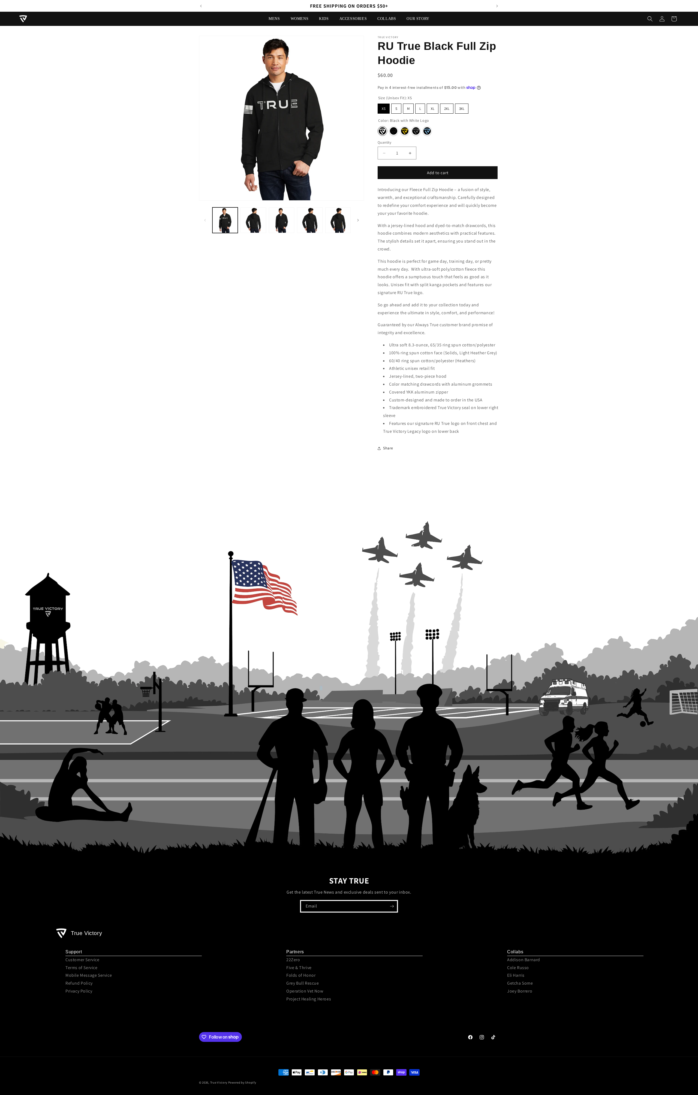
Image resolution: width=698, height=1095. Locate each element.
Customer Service (82, 960)
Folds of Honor (300, 975)
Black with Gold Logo (405, 131)
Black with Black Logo (393, 131)
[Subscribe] (392, 906)
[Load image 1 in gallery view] (225, 220)
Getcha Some (520, 983)
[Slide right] (358, 220)
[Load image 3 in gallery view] (281, 220)
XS (384, 108)
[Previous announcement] (201, 6)
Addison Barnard (523, 960)
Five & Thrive (299, 967)
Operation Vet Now (304, 991)
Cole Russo (518, 967)
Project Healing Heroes (308, 999)
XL (432, 108)
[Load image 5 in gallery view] (338, 220)
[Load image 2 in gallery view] (253, 220)
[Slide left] (205, 220)
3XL (461, 108)
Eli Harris (516, 975)
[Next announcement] (497, 6)
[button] (276, 19)
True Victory (218, 1082)
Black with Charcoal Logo (416, 131)
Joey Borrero (519, 991)
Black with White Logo (382, 131)
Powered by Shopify (242, 1082)
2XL (446, 108)
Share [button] (388, 448)
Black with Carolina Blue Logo (427, 131)
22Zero (293, 960)
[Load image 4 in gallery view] (309, 220)
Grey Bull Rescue (302, 983)
